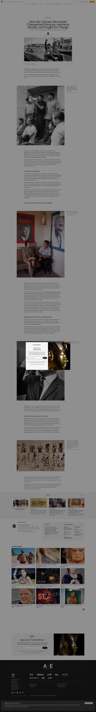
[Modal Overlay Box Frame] (48, 356)
